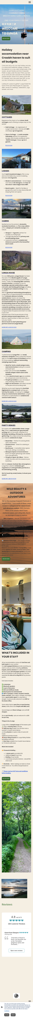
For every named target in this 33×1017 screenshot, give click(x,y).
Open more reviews (17, 950)
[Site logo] (16, 996)
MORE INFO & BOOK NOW (9, 327)
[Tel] (15, 24)
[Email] (12, 24)
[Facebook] (3, 24)
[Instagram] (5, 24)
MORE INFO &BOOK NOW (9, 479)
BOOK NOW (6, 38)
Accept (6, 1014)
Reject (13, 1014)
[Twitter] (10, 24)
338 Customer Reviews (16, 924)
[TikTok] (8, 24)
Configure (6, 1011)
